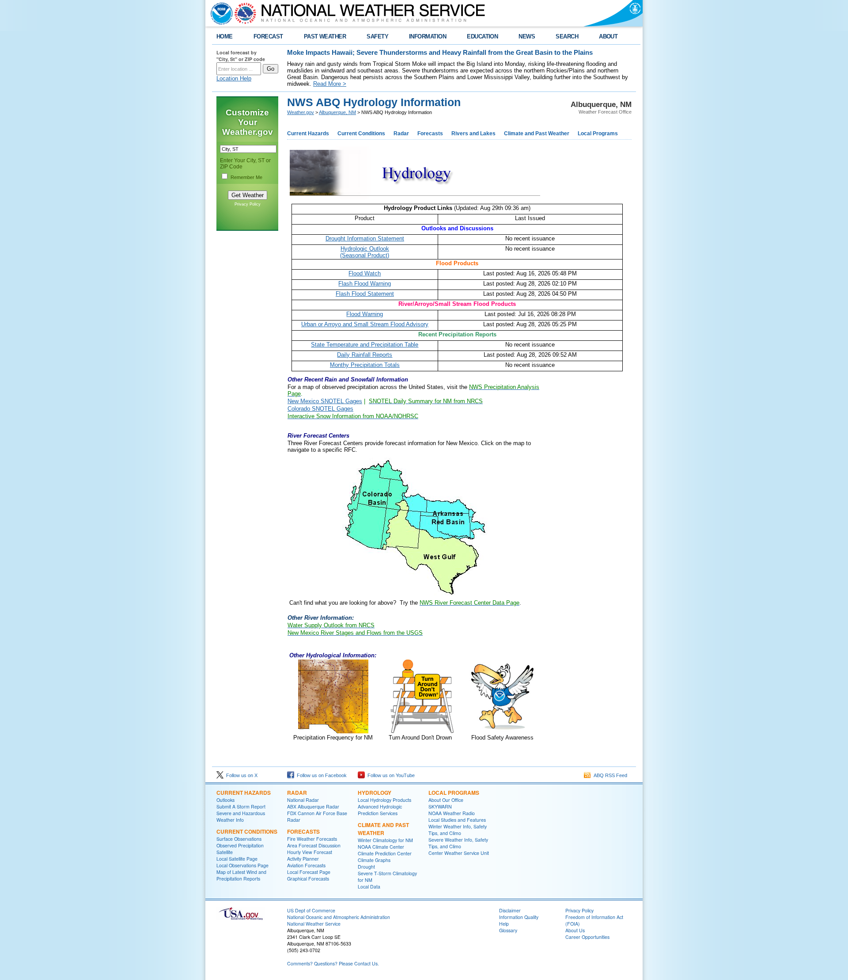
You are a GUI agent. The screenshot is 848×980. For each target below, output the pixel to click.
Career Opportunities (587, 937)
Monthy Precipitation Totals (365, 365)
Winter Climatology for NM (385, 840)
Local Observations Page (242, 865)
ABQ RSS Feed (609, 775)
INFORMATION (427, 36)
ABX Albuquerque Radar (313, 806)
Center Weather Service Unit (458, 853)
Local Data (369, 886)
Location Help (233, 78)
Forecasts (430, 133)
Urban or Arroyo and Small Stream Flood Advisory (364, 324)
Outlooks (225, 800)
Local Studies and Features (457, 819)
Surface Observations (238, 838)
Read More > (329, 83)
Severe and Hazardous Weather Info (240, 816)
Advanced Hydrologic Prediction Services (380, 809)
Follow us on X (240, 775)
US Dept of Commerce (311, 910)
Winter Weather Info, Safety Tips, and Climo (457, 829)
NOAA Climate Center (381, 846)
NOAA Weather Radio (451, 813)
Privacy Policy (248, 204)
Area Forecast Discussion (314, 845)
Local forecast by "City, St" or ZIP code (240, 55)
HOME (224, 36)
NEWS (527, 36)
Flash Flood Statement (365, 293)
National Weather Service (314, 923)
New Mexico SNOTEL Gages (325, 401)
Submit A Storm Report (240, 806)
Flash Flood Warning (364, 283)
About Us (575, 930)
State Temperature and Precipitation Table (364, 344)
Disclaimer (510, 910)
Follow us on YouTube (390, 775)
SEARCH (567, 36)
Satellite (224, 852)
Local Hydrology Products (384, 800)
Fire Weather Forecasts (312, 838)
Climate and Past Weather (536, 133)
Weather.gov (300, 112)
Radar (401, 133)
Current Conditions (361, 133)
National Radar (303, 800)
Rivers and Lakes (473, 133)
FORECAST (268, 36)
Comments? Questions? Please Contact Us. (333, 963)
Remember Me (246, 177)
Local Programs (598, 133)
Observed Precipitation (240, 845)
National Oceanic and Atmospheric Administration (338, 917)
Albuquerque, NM (337, 112)
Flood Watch (364, 273)
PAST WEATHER (325, 36)
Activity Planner (303, 858)
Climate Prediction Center (385, 853)
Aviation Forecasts (306, 865)
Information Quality (518, 917)
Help (504, 923)
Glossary (508, 930)
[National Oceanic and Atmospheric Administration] (219, 13)
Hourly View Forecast (309, 852)
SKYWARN (440, 806)
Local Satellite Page (236, 858)
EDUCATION (482, 36)
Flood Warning (364, 314)
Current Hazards (308, 133)
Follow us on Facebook (320, 775)
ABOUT (608, 36)
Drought (366, 866)
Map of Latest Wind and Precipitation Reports (241, 875)
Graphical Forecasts (308, 878)
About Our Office (445, 800)
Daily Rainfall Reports (364, 354)
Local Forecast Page (308, 872)
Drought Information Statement (365, 238)
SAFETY (377, 36)
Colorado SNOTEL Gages (320, 408)
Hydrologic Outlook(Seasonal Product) (364, 252)
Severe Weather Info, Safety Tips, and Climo (458, 843)
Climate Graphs (374, 860)
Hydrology (374, 793)
